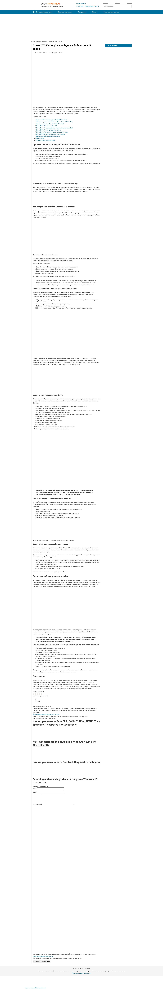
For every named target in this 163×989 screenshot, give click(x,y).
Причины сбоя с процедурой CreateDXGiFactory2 (51, 120)
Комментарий (37, 804)
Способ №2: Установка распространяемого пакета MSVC (54, 128)
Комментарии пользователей (45, 140)
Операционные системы (44, 12)
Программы (82, 12)
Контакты (129, 3)
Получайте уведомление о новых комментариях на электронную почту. (58, 958)
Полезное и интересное (111, 12)
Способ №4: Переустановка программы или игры (52, 132)
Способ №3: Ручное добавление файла (48, 130)
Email (35, 792)
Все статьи (105, 3)
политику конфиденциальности (43, 956)
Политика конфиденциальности (81, 973)
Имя (34, 789)
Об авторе (117, 3)
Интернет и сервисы (65, 12)
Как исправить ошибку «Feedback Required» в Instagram (67, 762)
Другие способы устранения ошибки (48, 136)
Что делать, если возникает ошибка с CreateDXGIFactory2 (54, 122)
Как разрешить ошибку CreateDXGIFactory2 (50, 124)
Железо (94, 12)
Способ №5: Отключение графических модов (50, 134)
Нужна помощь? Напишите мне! (35, 988)
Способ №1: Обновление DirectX (46, 126)
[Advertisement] (81, 27)
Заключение (40, 138)
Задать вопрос (55, 714)
